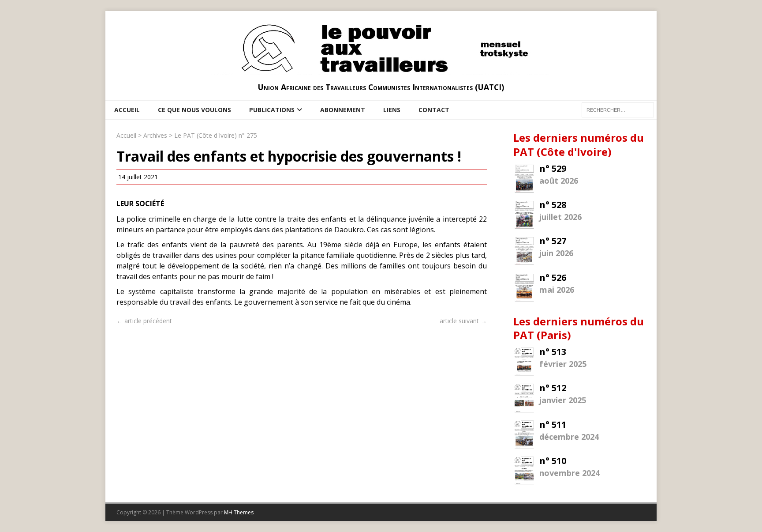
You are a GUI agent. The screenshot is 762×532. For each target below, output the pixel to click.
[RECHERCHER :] (618, 109)
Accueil (127, 110)
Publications (272, 110)
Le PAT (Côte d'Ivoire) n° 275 (215, 135)
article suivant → (463, 321)
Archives (155, 135)
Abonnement (342, 110)
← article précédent (144, 321)
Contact (433, 110)
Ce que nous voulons (194, 110)
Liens (391, 110)
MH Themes (239, 512)
